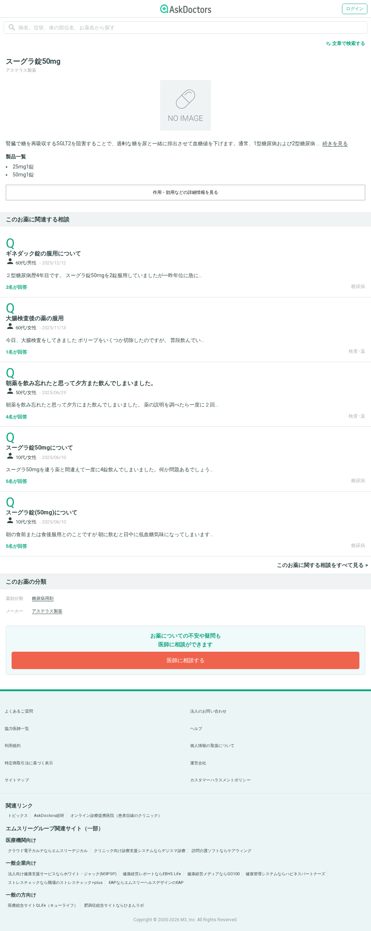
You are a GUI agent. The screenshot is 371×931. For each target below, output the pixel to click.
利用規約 (13, 745)
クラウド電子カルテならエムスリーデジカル (48, 850)
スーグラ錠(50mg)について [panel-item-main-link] (42, 512)
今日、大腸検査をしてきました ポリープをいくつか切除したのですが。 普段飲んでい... (105, 340)
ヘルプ (196, 728)
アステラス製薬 (47, 611)
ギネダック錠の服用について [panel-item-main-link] (43, 253)
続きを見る (335, 143)
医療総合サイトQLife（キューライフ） (43, 905)
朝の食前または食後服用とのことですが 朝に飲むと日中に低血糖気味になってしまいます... (109, 534)
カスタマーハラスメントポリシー (220, 780)
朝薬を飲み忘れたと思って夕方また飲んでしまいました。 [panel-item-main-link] (81, 383)
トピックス (18, 815)
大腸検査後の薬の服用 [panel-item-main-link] (35, 318)
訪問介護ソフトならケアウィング (221, 850)
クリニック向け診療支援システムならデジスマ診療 (140, 850)
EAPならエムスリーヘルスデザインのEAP (146, 882)
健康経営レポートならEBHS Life (152, 874)
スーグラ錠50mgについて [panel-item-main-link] (39, 447)
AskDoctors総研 (49, 815)
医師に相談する (186, 660)
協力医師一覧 (17, 728)
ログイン (354, 8)
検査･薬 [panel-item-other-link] (357, 351)
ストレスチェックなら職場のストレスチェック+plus (55, 882)
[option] (185, 105)
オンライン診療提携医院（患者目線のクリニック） (116, 815)
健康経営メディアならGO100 (213, 874)
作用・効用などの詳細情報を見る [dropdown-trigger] (185, 192)
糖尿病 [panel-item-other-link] (358, 286)
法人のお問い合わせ (208, 711)
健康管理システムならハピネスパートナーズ (285, 874)
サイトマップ (17, 780)
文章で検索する (345, 43)
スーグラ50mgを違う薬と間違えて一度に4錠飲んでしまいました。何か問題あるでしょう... (109, 469)
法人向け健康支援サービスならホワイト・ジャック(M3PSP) (62, 874)
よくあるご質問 (19, 711)
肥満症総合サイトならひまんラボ (114, 905)
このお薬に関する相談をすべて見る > (322, 565)
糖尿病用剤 (43, 598)
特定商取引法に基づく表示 (29, 763)
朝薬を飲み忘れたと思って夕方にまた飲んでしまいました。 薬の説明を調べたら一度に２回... (112, 405)
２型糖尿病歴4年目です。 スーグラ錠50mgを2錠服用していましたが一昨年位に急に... (104, 275)
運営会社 (198, 763)
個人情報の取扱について (212, 745)
